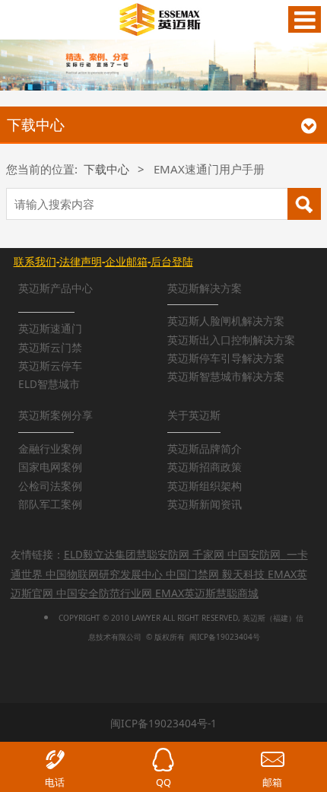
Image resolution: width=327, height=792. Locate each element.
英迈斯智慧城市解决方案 (225, 376)
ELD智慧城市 (49, 384)
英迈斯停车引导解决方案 (225, 358)
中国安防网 (254, 554)
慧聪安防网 (162, 554)
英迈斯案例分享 (55, 415)
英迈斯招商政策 (204, 467)
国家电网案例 (50, 467)
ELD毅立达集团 (100, 554)
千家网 (208, 554)
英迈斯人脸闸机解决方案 (225, 321)
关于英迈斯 (194, 415)
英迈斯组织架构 (204, 486)
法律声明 (80, 262)
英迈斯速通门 (50, 329)
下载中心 (106, 169)
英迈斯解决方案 (204, 288)
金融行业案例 (50, 449)
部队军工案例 (50, 504)
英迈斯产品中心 (55, 288)
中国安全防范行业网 (104, 593)
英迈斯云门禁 (50, 348)
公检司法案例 (50, 486)
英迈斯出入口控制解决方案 (231, 340)
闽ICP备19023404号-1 (163, 723)
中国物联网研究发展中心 (104, 574)
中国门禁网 (192, 574)
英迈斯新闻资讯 (204, 504)
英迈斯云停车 (50, 366)
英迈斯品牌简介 (204, 449)
